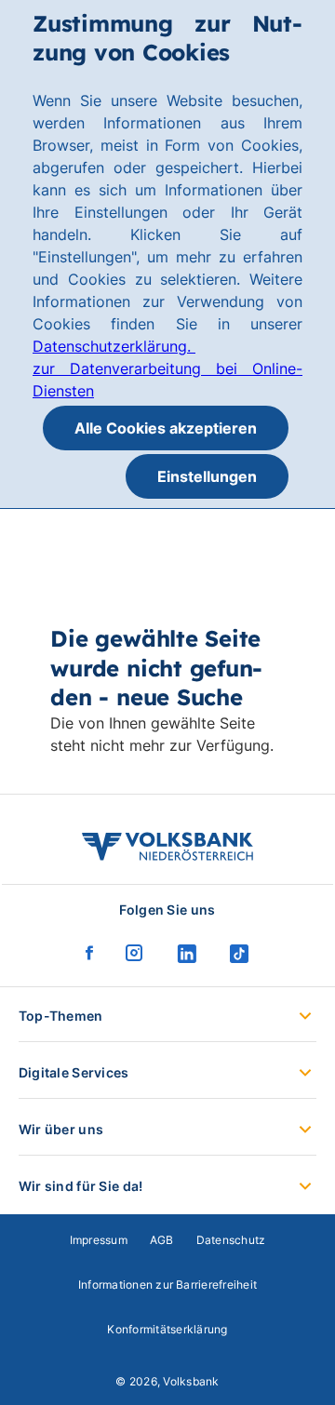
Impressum (98, 1240)
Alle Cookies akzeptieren (165, 428)
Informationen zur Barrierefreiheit (167, 1284)
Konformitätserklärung (167, 1329)
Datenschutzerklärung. (114, 346)
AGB (162, 1240)
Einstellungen (207, 476)
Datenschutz (231, 1240)
